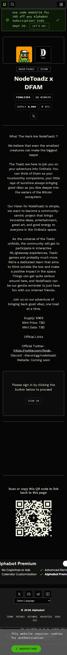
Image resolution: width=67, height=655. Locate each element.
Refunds (33, 616)
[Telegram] (38, 594)
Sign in (33, 400)
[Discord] (29, 594)
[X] (33, 116)
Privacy (20, 616)
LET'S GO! (39, 26)
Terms (10, 616)
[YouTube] (47, 594)
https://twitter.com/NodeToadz (33, 350)
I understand (26, 649)
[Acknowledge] (57, 20)
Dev (35, 620)
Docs (57, 616)
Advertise (46, 616)
